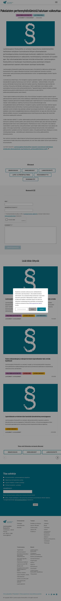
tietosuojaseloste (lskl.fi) (35, 303)
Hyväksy (41, 309)
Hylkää (32, 309)
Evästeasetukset (21, 309)
